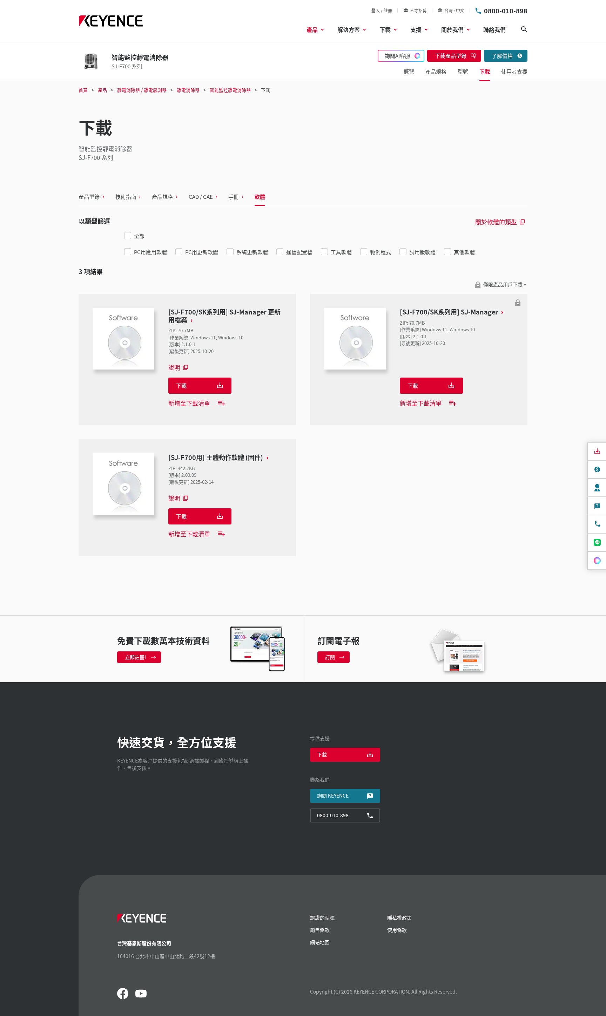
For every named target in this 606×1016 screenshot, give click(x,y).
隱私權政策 (399, 917)
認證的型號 (322, 917)
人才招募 (418, 10)
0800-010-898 (505, 10)
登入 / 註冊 (381, 10)
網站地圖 (320, 942)
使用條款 (397, 929)
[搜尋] (524, 29)
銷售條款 (320, 929)
